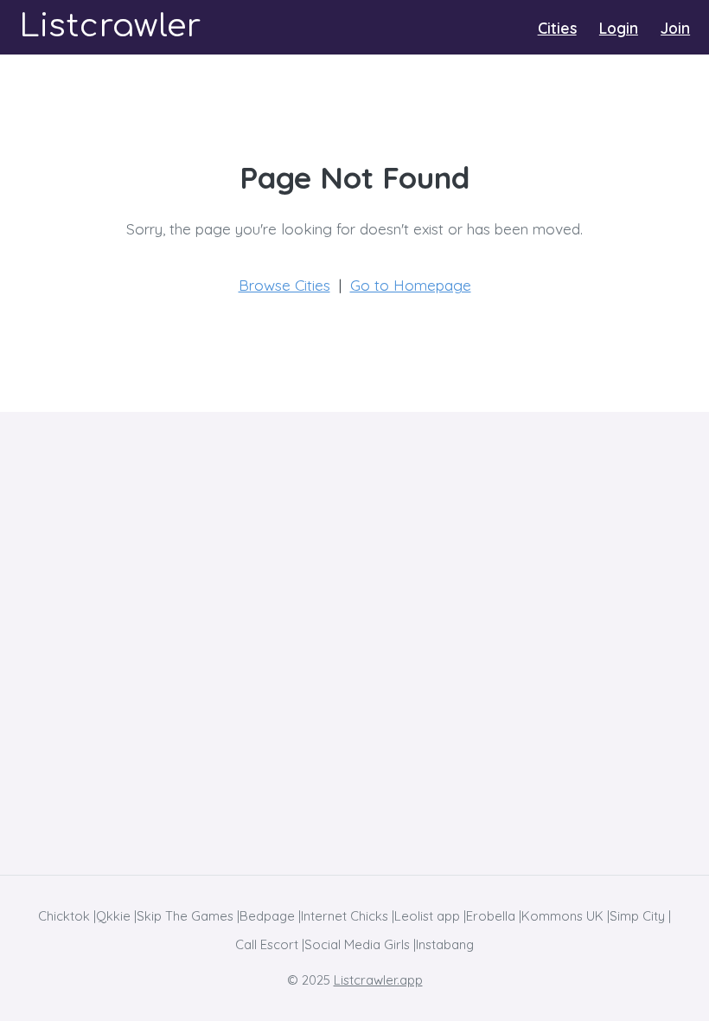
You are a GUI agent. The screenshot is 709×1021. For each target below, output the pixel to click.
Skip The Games (185, 916)
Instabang (445, 944)
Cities (557, 27)
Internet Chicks (344, 916)
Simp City (637, 916)
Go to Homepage (410, 284)
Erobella (490, 916)
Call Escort (266, 944)
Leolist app (427, 916)
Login (618, 27)
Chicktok (64, 916)
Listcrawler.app (378, 980)
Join (675, 27)
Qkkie (113, 916)
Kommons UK (562, 916)
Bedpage (267, 916)
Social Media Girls (357, 944)
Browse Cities (284, 284)
